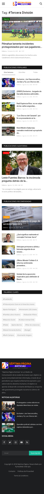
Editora (4, 51)
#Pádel (5, 325)
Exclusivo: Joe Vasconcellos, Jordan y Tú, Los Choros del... (28, 80)
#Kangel (27, 330)
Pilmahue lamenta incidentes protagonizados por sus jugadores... (22, 45)
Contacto (12, 471)
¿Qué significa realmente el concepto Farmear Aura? (27, 236)
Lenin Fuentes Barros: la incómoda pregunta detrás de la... (21, 179)
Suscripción (35, 453)
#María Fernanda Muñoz (12, 330)
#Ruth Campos (8, 335)
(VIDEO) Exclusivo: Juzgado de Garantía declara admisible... (29, 92)
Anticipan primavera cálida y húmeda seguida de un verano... (28, 249)
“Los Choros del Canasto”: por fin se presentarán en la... (29, 117)
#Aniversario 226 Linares (28, 309)
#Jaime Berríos (16, 325)
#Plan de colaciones (32, 325)
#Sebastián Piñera (30, 314)
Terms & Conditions (21, 476)
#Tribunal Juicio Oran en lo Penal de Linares (18, 304)
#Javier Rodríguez (9, 309)
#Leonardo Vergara (24, 335)
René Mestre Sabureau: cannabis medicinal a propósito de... (29, 130)
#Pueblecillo (7, 299)
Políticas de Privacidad (26, 471)
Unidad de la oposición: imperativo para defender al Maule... (28, 276)
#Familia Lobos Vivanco (11, 314)
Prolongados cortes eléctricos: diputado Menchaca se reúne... (28, 404)
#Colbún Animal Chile (26, 320)
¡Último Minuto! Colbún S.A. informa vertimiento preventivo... (27, 263)
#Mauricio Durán (9, 320)
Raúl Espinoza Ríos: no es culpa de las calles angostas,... (29, 105)
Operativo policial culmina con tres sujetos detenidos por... (29, 425)
